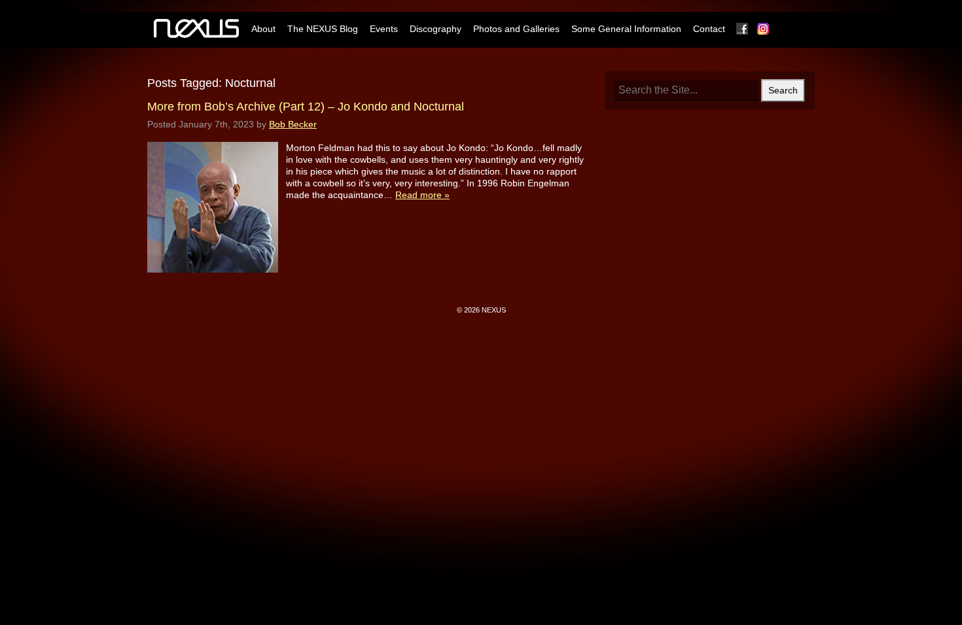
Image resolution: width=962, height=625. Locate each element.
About (263, 29)
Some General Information (626, 29)
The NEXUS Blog (322, 29)
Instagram (763, 28)
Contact (709, 29)
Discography (435, 29)
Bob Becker (293, 124)
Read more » (422, 195)
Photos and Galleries (516, 29)
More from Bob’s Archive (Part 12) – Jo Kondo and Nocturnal (305, 106)
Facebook (742, 28)
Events (384, 29)
